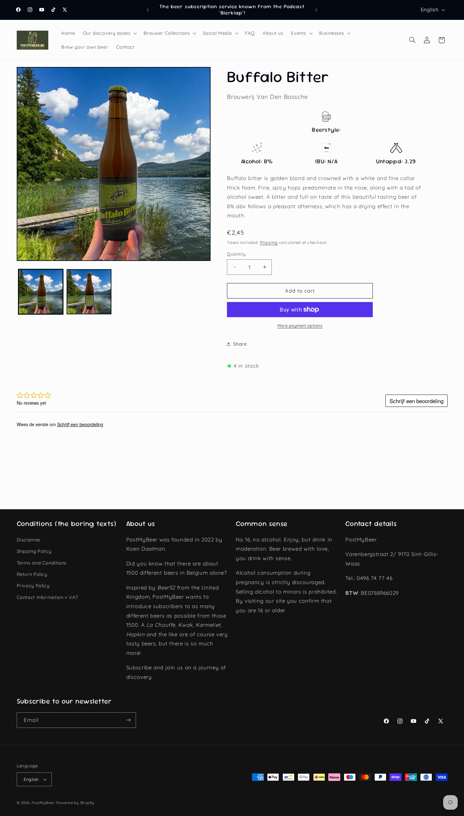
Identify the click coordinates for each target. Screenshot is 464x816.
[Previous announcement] (148, 9)
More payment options (300, 325)
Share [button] (240, 344)
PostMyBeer (43, 802)
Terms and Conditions (42, 563)
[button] (109, 33)
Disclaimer (29, 540)
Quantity (236, 254)
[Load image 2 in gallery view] (89, 291)
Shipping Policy (34, 551)
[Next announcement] (316, 9)
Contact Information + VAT (48, 597)
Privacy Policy (33, 586)
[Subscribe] (128, 720)
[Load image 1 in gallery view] (40, 291)
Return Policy (32, 574)
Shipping (269, 242)
